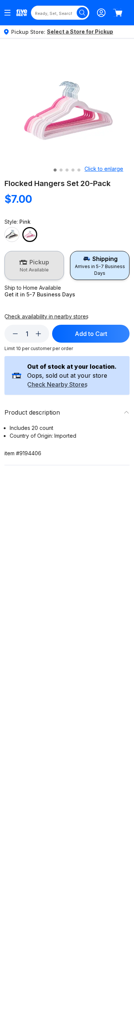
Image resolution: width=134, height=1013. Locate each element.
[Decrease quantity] (15, 333)
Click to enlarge (103, 169)
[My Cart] (117, 12)
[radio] (34, 265)
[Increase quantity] (38, 333)
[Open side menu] (7, 12)
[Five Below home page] (21, 12)
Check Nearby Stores (57, 384)
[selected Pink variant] (29, 234)
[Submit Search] (82, 12)
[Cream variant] (11, 234)
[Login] (101, 12)
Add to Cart (91, 333)
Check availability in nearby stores (46, 317)
